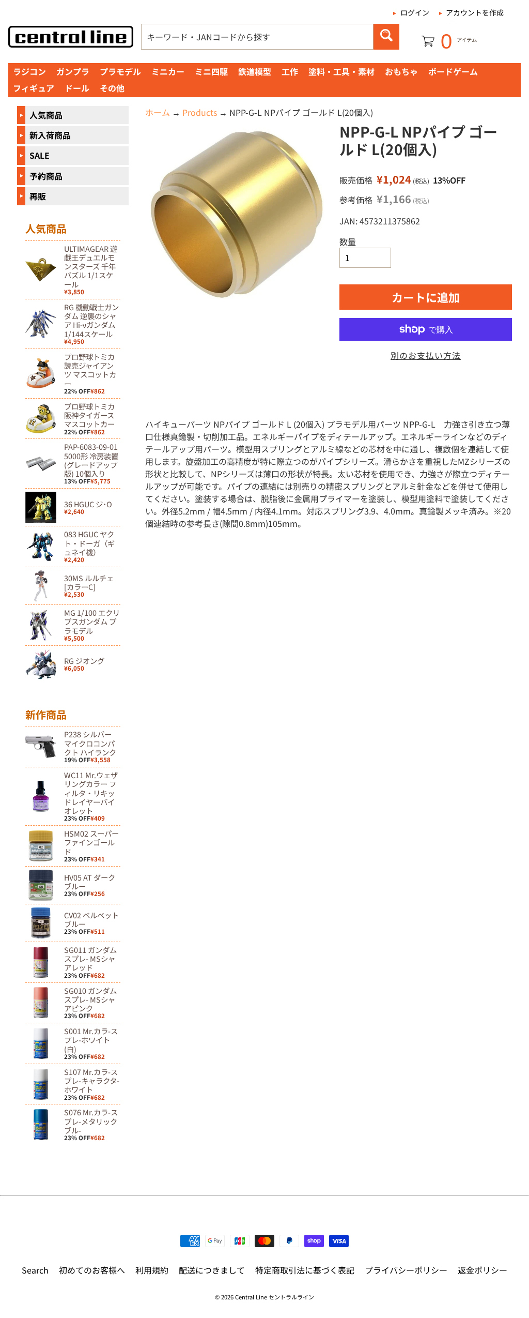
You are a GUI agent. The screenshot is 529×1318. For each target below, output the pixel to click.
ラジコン (29, 71)
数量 (347, 241)
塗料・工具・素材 (341, 71)
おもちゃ (401, 71)
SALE (39, 155)
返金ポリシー (482, 1270)
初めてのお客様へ (92, 1270)
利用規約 (151, 1270)
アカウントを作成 (475, 12)
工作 (290, 71)
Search (35, 1270)
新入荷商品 (50, 135)
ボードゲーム (453, 71)
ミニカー (167, 71)
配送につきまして (212, 1270)
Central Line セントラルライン (274, 1297)
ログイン (414, 12)
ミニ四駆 (211, 71)
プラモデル (120, 71)
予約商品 (46, 176)
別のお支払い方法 (426, 355)
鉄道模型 (254, 71)
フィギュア (33, 88)
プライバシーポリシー (406, 1270)
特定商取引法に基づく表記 (304, 1270)
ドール (77, 88)
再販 (37, 196)
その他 (112, 88)
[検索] (386, 37)
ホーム (157, 112)
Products (199, 112)
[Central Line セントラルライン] (70, 37)
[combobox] (257, 37)
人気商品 (46, 115)
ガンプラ (72, 71)
